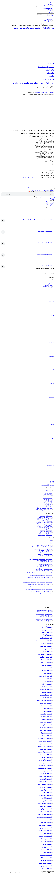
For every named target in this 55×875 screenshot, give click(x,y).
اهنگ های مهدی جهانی (46, 838)
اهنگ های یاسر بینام (46, 866)
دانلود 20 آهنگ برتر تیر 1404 (46, 516)
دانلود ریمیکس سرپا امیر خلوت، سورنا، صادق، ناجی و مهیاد (39, 589)
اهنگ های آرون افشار (46, 632)
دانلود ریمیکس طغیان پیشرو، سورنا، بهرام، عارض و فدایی (39, 577)
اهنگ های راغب (48, 711)
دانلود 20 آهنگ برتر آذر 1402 (46, 531)
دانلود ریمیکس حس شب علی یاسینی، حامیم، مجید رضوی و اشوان (37, 219)
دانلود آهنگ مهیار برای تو (46, 562)
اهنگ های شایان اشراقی (45, 760)
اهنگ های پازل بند (47, 681)
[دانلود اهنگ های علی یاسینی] (44, 340)
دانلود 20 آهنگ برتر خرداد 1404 (45, 517)
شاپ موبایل (49, 282)
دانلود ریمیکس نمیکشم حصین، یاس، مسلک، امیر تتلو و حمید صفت (37, 582)
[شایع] (44, 40)
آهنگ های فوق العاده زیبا (46, 67)
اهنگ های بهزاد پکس (46, 678)
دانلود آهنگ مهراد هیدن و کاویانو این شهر (43, 593)
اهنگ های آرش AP (47, 627)
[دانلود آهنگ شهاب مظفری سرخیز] (42, 229)
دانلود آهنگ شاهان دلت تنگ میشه (44, 552)
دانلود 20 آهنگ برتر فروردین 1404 (44, 519)
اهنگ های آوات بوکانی (46, 638)
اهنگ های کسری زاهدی (45, 795)
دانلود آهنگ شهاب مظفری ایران (45, 242)
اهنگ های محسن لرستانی (45, 814)
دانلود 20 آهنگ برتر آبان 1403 (45, 521)
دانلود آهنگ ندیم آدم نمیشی (46, 615)
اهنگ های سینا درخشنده (45, 741)
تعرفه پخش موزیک (48, 8)
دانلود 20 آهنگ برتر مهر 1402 (45, 533)
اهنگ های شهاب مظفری (45, 765)
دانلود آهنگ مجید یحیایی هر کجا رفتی (44, 611)
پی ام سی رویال (48, 496)
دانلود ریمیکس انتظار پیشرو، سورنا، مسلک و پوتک (41, 586)
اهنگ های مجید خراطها (46, 828)
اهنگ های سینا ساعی (46, 735)
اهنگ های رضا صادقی (46, 714)
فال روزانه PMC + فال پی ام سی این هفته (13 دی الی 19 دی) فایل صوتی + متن (34, 572)
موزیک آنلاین (51, 481)
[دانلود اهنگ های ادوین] (44, 449)
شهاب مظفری (44, 92)
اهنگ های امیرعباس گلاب (45, 654)
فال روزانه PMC (48, 79)
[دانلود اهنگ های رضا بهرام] (44, 326)
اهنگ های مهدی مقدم (46, 841)
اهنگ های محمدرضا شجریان (44, 817)
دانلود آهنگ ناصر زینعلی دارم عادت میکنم (43, 549)
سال (51, 543)
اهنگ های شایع (48, 771)
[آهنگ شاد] (44, 476)
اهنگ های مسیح (47, 833)
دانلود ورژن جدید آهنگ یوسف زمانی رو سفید (42, 546)
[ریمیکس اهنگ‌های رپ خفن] (44, 50)
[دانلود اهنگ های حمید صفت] (44, 381)
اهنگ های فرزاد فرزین (46, 787)
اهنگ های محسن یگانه (46, 806)
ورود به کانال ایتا (50, 205)
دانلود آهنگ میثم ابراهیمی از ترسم (44, 545)
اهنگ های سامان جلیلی (46, 730)
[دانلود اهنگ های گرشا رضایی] (44, 353)
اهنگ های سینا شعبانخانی (45, 738)
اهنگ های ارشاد (48, 648)
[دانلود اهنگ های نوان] (44, 367)
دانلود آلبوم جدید (48, 493)
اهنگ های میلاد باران (46, 852)
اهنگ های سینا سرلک (46, 733)
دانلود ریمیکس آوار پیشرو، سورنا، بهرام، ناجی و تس (40, 559)
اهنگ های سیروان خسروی (45, 752)
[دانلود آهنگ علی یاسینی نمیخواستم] (42, 252)
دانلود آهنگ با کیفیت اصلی (48, 190)
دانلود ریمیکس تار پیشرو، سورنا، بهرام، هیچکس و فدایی (39, 584)
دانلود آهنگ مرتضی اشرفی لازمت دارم (43, 619)
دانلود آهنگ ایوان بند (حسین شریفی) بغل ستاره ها (41, 556)
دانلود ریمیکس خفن (47, 495)
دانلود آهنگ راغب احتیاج (47, 547)
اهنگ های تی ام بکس (46, 686)
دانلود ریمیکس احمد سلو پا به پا (45, 550)
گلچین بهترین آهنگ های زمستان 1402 (43, 522)
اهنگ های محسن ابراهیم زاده (44, 809)
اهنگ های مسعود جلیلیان (45, 830)
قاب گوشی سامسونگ (47, 286)
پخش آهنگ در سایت (47, 20)
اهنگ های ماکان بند (47, 798)
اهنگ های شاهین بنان (46, 757)
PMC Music (51, 12)
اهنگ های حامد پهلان (46, 692)
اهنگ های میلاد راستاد (46, 855)
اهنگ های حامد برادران (46, 689)
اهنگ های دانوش (47, 708)
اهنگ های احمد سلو (46, 643)
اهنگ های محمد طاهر (46, 822)
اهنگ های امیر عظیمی (46, 657)
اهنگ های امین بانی (47, 665)
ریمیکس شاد (49, 490)
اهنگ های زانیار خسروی (45, 727)
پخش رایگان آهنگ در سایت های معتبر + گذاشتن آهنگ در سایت (33, 28)
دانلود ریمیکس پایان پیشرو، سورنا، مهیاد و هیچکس (41, 579)
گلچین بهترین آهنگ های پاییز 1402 (44, 523)
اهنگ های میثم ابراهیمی (45, 849)
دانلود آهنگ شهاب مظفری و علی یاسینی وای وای (32, 83)
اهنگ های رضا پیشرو (46, 719)
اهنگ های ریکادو (47, 724)
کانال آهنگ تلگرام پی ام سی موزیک (44, 506)
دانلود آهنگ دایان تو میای (46, 617)
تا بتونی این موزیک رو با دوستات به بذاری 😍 (41, 191)
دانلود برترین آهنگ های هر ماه (48, 485)
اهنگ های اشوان (47, 651)
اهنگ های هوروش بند (46, 860)
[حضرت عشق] (44, 60)
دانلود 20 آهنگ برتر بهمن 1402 (45, 528)
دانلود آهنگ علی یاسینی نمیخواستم (44, 254)
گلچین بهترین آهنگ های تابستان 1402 (44, 524)
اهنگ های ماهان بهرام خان (45, 803)
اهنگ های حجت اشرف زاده (44, 700)
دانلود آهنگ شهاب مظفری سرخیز (44, 231)
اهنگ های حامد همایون (46, 695)
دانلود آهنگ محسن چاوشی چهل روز (44, 569)
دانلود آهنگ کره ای (48, 500)
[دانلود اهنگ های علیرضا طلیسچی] (44, 463)
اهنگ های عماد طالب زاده (45, 784)
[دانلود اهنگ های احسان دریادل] (44, 408)
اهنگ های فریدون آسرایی (45, 792)
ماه (51, 541)
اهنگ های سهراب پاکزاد (45, 743)
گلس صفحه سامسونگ (28, 177)
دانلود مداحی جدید (48, 494)
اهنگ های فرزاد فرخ (46, 790)
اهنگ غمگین (50, 73)
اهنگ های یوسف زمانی (46, 868)
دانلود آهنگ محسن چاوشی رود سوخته (43, 567)
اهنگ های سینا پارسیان (46, 754)
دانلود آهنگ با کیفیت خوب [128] (36, 190)
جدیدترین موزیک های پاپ (48, 483)
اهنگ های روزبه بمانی (46, 722)
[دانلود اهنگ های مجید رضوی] (44, 299)
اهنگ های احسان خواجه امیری (44, 640)
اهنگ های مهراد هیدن (46, 847)
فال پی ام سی (51, 482)
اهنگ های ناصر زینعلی (46, 857)
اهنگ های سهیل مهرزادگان (45, 746)
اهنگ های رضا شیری (46, 716)
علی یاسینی (37, 92)
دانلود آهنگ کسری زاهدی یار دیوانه (44, 560)
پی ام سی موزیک (48, 1)
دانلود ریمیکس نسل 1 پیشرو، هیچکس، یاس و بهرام (40, 591)
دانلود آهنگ (49, 19)
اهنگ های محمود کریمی (45, 825)
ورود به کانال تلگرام (50, 203)
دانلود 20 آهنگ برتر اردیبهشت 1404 (44, 518)
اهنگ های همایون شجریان (45, 863)
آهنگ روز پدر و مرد (47, 504)
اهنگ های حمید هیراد (46, 705)
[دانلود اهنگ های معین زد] (44, 312)
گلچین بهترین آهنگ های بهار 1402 (44, 526)
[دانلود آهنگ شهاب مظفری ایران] (42, 241)
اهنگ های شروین (47, 762)
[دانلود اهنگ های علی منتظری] (44, 394)
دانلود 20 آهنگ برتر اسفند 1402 (45, 527)
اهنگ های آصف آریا (47, 635)
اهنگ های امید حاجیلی (46, 659)
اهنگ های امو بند (47, 667)
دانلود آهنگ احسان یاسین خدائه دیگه (44, 614)
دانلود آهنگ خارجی (48, 499)
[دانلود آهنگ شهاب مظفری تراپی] (42, 264)
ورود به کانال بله (50, 204)
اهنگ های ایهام (48, 673)
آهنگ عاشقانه (49, 70)
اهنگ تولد (51, 76)
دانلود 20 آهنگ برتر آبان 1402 (45, 532)
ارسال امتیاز (51, 170)
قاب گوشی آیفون (48, 285)
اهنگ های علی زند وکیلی (45, 776)
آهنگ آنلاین (49, 4)
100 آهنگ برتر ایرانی (47, 501)
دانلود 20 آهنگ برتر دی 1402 (46, 530)
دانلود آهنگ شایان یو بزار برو (46, 565)
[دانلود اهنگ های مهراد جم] (44, 422)
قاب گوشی (49, 283)
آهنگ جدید (49, 3)
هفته (51, 540)
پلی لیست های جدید (47, 5)
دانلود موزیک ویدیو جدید (47, 491)
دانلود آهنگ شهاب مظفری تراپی (45, 265)
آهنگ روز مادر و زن (47, 503)
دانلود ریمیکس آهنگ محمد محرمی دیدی (43, 570)
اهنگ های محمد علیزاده (46, 819)
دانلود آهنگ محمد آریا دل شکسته (45, 554)
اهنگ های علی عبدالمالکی (45, 781)
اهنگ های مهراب (47, 844)
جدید (48, 92)
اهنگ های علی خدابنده (46, 773)
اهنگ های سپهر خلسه (46, 749)
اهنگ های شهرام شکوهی (45, 768)
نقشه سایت (49, 10)
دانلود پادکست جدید (47, 498)
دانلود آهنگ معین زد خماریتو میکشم (44, 566)
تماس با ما (49, 9)
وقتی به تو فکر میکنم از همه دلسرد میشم (25, 187)
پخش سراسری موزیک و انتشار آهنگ (44, 509)
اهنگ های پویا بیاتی (47, 684)
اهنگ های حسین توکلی (46, 703)
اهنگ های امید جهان (46, 662)
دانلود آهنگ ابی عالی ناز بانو (46, 555)
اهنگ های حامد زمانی (46, 697)
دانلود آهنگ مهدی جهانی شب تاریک (44, 610)
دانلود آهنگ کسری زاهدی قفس (45, 561)
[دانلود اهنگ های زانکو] (44, 435)
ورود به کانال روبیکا (50, 201)
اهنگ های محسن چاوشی (45, 811)
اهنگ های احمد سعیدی (46, 646)
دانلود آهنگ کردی (48, 505)
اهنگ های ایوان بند (47, 670)
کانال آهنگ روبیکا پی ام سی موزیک (44, 508)
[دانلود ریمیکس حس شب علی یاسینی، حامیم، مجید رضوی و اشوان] (42, 218)
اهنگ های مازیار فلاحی (46, 800)
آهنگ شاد (51, 63)
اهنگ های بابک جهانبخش (45, 676)
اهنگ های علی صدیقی (46, 779)
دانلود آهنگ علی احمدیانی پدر (45, 564)
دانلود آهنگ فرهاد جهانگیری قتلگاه (44, 551)
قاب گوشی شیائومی (47, 287)
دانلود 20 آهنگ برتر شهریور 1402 (45, 535)
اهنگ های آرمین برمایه (46, 629)
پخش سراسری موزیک (47, 510)
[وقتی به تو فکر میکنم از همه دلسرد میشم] (44, 187)
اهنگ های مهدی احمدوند (45, 836)
